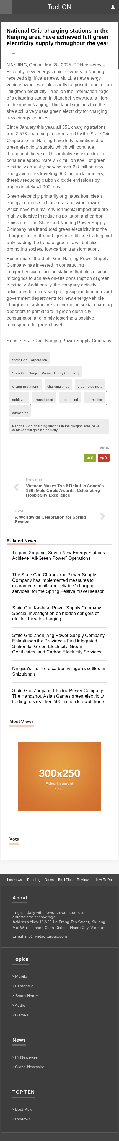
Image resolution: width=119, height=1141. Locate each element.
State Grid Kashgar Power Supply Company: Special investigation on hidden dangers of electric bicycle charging (57, 613)
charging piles (58, 387)
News (49, 880)
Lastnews (14, 880)
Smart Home (26, 995)
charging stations (25, 387)
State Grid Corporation (29, 360)
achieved (19, 400)
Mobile (20, 976)
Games (21, 1015)
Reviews (83, 880)
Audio (19, 1005)
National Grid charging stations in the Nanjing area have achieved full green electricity (55, 428)
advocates (20, 413)
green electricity (90, 387)
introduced (70, 400)
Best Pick (65, 880)
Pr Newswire (26, 1057)
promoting (94, 400)
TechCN (59, 6)
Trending (33, 880)
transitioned (44, 400)
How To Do (103, 880)
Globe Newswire (29, 1067)
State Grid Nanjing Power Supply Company (45, 373)
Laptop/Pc (23, 986)
